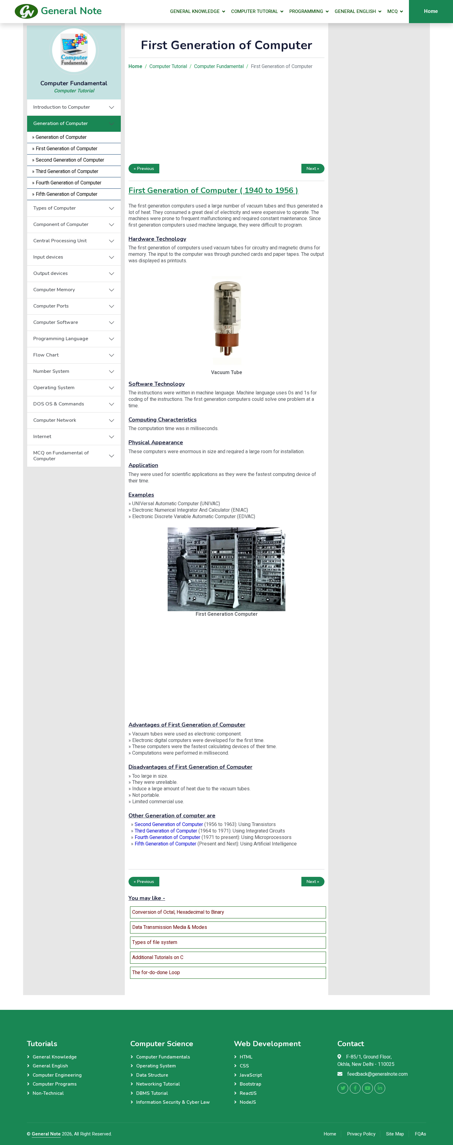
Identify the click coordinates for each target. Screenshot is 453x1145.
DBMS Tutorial (152, 1093)
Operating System (54, 387)
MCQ (392, 11)
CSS (244, 1066)
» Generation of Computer (59, 137)
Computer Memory (54, 289)
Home (431, 11)
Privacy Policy (361, 1134)
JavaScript (251, 1075)
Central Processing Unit (60, 240)
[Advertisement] (74, 505)
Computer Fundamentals (163, 1057)
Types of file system (154, 942)
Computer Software (55, 322)
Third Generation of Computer (166, 831)
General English (355, 11)
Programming (306, 11)
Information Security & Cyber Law (173, 1102)
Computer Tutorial (254, 11)
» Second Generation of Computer (68, 160)
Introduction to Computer (61, 107)
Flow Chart (46, 355)
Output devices (50, 273)
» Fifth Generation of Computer (64, 194)
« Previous (144, 168)
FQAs (420, 1134)
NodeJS (248, 1102)
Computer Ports (51, 306)
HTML (246, 1057)
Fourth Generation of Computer (167, 837)
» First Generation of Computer (64, 148)
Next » (313, 168)
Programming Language (60, 338)
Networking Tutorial (158, 1084)
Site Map (395, 1134)
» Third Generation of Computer (65, 171)
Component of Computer (60, 224)
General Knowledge (195, 11)
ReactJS (248, 1093)
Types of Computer (54, 208)
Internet (42, 436)
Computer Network (54, 420)
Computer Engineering (57, 1075)
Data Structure (152, 1075)
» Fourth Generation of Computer (66, 183)
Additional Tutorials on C (157, 957)
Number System (51, 371)
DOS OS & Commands (58, 404)
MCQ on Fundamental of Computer (61, 456)
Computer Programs (55, 1084)
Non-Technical (48, 1093)
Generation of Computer (60, 123)
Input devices (48, 257)
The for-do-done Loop (156, 972)
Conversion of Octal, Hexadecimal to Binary (178, 912)
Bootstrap (250, 1084)
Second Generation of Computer (169, 824)
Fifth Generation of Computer (165, 844)
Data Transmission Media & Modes (169, 927)
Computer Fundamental (219, 66)
